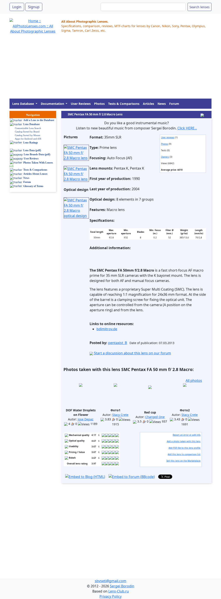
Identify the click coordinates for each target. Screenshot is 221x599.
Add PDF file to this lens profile (184, 447)
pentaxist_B (117, 342)
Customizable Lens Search (28, 128)
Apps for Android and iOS (28, 138)
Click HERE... (187, 128)
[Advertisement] (110, 68)
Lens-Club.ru (118, 591)
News (162, 104)
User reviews (167, 137)
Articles (148, 104)
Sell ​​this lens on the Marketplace (183, 460)
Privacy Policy (110, 596)
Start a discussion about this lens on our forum (132, 353)
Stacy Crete (120, 415)
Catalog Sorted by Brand (27, 131)
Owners (165, 156)
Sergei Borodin (122, 586)
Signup (33, 7)
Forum (174, 104)
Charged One (155, 417)
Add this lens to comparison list (184, 454)
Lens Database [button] (23, 104)
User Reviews (81, 104)
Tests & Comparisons (123, 104)
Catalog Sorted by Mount (27, 135)
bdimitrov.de (106, 329)
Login (16, 7)
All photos (194, 380)
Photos (99, 104)
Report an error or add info (186, 434)
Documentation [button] (53, 104)
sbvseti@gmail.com (110, 581)
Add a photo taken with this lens (183, 441)
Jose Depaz (85, 419)
